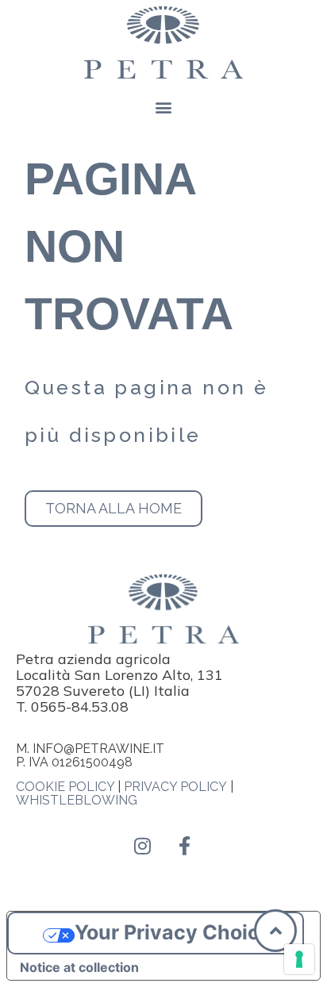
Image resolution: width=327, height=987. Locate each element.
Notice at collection (79, 967)
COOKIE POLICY (65, 786)
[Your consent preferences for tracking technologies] (299, 959)
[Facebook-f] (185, 846)
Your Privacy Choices (179, 932)
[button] (164, 107)
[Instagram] (143, 846)
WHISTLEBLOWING (76, 800)
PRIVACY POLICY (175, 786)
